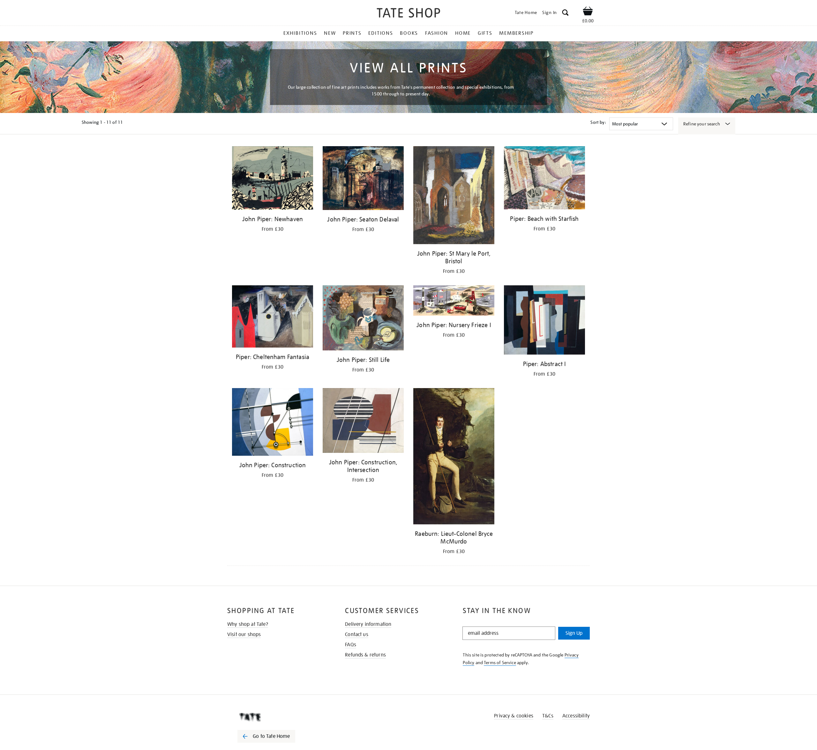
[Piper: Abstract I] (544, 321)
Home (463, 33)
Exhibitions (300, 33)
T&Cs (547, 716)
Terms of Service (500, 662)
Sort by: (598, 122)
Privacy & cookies (513, 716)
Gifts (485, 33)
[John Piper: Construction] (272, 423)
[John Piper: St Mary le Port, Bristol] (453, 196)
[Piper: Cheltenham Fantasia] (272, 317)
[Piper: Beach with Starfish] (544, 179)
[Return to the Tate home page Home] (408, 14)
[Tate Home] (277, 717)
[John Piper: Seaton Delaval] (363, 179)
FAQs (350, 644)
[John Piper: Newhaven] (272, 179)
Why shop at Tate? (247, 624)
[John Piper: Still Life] (363, 319)
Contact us (356, 634)
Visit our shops (244, 634)
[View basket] (587, 12)
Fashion (436, 33)
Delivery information (368, 624)
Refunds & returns (365, 655)
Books (409, 33)
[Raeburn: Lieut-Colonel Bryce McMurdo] (453, 457)
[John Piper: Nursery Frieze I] (453, 301)
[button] (565, 13)
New (330, 33)
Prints (352, 33)
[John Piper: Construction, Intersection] (363, 421)
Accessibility (576, 716)
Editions (380, 33)
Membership (516, 33)
